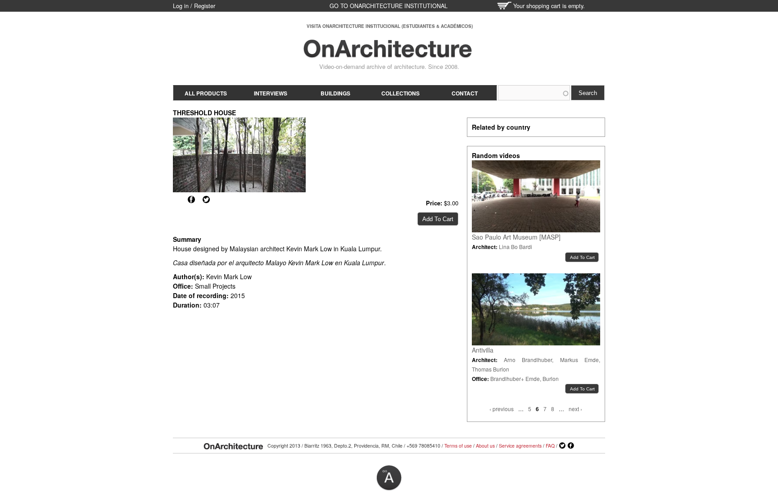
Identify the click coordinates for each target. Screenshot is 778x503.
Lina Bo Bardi (515, 246)
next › (575, 408)
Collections (400, 93)
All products (206, 93)
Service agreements (520, 445)
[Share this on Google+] (176, 199)
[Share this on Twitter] (206, 199)
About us (485, 445)
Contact (465, 93)
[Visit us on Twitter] (562, 445)
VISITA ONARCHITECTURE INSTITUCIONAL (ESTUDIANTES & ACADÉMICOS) (390, 26)
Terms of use (458, 445)
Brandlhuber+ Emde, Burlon (524, 378)
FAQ (550, 445)
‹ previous (501, 408)
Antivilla (482, 349)
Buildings (335, 93)
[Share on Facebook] (191, 199)
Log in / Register (194, 6)
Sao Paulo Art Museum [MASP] (516, 236)
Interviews (270, 93)
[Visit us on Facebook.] (570, 445)
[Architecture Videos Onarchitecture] (388, 54)
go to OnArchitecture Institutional (389, 6)
